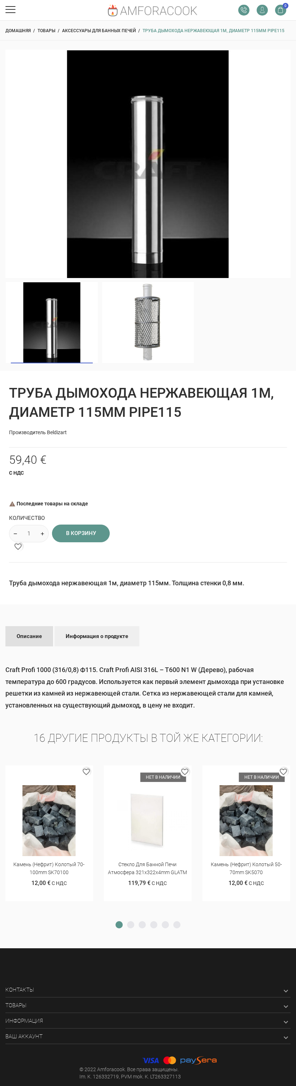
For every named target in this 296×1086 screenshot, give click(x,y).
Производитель (27, 432)
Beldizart (57, 432)
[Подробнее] (58, 773)
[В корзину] (40, 773)
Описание (29, 636)
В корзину (81, 533)
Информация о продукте (97, 636)
